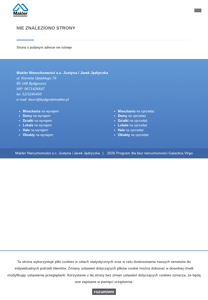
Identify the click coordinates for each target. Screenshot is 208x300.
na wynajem (41, 111)
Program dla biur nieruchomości (142, 153)
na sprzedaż (136, 111)
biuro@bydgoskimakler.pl (48, 99)
